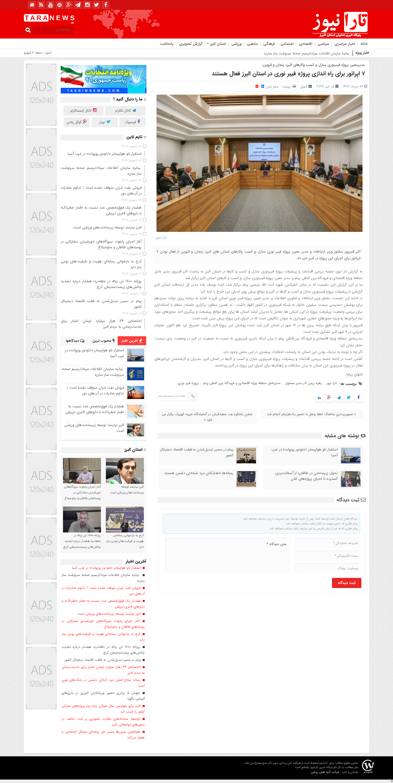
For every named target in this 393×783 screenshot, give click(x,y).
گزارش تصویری (191, 44)
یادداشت (166, 44)
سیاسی (323, 44)
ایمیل (303, 86)
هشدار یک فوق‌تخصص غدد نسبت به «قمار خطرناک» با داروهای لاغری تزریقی (94, 409)
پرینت (287, 86)
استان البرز (218, 44)
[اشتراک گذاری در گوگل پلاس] (329, 398)
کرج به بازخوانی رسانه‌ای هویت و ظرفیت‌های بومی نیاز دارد (125, 541)
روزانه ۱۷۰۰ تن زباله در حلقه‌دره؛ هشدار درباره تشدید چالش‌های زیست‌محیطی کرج (82, 541)
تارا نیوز (332, 383)
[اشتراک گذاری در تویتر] (349, 398)
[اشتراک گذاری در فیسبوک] (358, 398)
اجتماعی (287, 44)
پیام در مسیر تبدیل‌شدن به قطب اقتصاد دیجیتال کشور (196, 452)
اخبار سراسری (345, 44)
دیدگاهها (73, 340)
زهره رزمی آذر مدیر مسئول (303, 383)
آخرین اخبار (130, 340)
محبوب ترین (102, 340)
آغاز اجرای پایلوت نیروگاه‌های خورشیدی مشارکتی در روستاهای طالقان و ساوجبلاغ (82, 492)
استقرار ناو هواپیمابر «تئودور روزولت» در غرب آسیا (304, 452)
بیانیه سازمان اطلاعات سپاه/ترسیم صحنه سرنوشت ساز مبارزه (307, 53)
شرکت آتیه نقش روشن (325, 772)
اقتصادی (305, 44)
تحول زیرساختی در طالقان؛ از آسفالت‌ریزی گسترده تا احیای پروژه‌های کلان (306, 476)
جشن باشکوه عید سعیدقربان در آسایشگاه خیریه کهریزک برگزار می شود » (207, 416)
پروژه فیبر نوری (188, 383)
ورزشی (236, 44)
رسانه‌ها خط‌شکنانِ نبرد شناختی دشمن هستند (198, 473)
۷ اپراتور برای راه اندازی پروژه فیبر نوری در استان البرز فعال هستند (288, 73)
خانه (364, 44)
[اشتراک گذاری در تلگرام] (339, 398)
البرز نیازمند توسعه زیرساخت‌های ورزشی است (94, 428)
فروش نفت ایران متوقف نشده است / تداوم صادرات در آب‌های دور (95, 390)
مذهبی (252, 44)
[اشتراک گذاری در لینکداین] (319, 398)
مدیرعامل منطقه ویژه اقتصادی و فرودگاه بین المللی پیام (242, 383)
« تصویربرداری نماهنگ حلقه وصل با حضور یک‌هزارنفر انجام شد (311, 414)
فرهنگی (269, 44)
